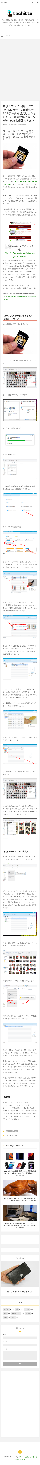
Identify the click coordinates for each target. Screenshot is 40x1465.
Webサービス (16, 1313)
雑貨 (16, 1131)
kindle (13, 1317)
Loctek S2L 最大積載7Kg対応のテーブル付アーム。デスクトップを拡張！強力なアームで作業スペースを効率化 (20, 1225)
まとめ (28, 1313)
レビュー (9, 1131)
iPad (5, 1317)
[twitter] (32, 2)
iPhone (27, 1309)
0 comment (23, 124)
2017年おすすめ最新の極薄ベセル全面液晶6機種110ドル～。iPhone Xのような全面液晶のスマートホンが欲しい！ (20, 1173)
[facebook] (30, 2)
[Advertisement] (20, 55)
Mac (5, 1313)
